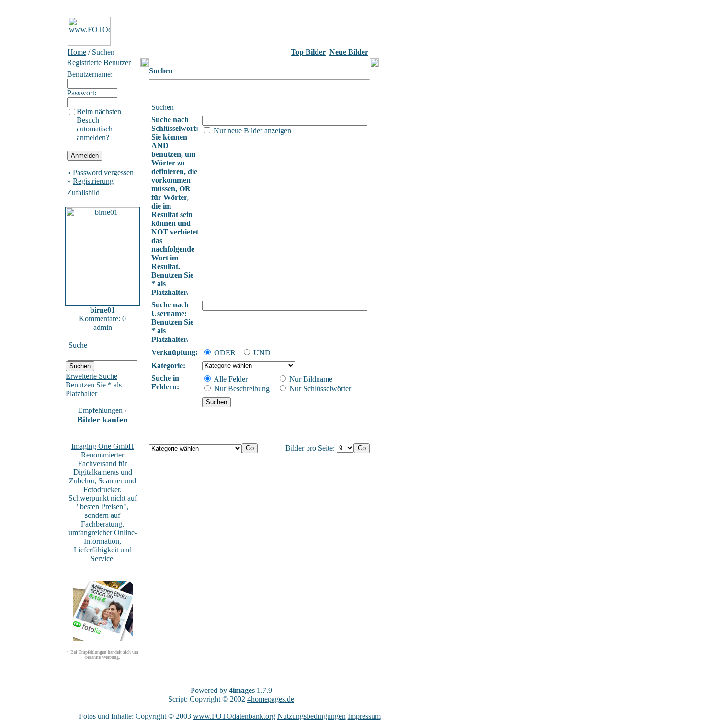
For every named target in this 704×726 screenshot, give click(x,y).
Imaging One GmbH (102, 446)
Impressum (364, 716)
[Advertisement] (34, 158)
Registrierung (93, 181)
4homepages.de (270, 699)
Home (77, 52)
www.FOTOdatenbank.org (234, 716)
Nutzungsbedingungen (311, 716)
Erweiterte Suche (91, 376)
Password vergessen (103, 172)
